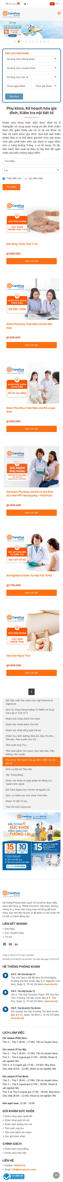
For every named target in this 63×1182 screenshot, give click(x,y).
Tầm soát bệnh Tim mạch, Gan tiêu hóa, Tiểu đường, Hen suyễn (30, 753)
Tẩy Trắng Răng (14, 774)
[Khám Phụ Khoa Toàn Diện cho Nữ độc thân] (31, 299)
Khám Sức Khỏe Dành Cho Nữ (22, 724)
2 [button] (19, 42)
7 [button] (37, 42)
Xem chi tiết (31, 261)
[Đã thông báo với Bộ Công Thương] (13, 1176)
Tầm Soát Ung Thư (16, 745)
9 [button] (45, 42)
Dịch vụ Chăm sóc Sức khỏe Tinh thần (26, 795)
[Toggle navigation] (59, 13)
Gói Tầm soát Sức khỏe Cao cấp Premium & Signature (29, 702)
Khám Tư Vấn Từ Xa (16, 801)
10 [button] (48, 42)
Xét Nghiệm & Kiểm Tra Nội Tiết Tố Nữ (29, 575)
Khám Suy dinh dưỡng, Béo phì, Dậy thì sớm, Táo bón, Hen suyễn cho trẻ (30, 738)
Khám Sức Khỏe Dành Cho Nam (23, 718)
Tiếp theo (14, 96)
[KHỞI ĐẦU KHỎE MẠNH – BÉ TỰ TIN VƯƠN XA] (31, 30)
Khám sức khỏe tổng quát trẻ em (23, 730)
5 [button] (30, 42)
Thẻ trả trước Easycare (18, 806)
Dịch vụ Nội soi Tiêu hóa (19, 769)
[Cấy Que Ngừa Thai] (31, 630)
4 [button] (26, 42)
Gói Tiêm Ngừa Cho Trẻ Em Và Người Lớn (28, 789)
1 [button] (15, 42)
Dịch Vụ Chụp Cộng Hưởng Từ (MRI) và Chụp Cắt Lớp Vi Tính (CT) (30, 711)
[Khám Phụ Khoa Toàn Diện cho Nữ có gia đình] (31, 383)
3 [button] (22, 42)
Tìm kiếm (11, 187)
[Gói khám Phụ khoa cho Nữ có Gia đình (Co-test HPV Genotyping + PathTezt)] (31, 466)
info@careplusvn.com (24, 1169)
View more (31, 841)
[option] (31, 30)
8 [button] (41, 42)
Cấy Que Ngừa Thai (18, 655)
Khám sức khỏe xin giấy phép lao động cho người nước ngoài (29, 782)
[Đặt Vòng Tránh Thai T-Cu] (31, 219)
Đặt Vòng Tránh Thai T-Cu (22, 243)
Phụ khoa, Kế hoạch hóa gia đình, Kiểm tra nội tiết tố (30, 762)
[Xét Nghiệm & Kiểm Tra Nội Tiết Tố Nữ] (31, 550)
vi (57, 3)
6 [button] (33, 42)
